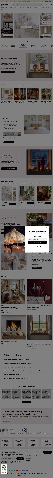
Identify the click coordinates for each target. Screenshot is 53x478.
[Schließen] (48, 227)
